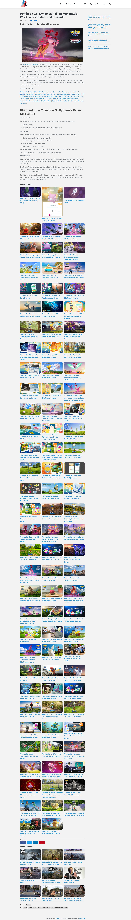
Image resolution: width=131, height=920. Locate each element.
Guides (25, 908)
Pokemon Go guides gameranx (59, 908)
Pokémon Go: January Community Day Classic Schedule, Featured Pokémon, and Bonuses (51, 99)
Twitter (29, 843)
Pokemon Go (46, 908)
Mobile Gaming (32, 908)
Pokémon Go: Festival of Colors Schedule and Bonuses (36, 92)
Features (28, 905)
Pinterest (42, 843)
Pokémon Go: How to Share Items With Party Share (35, 101)
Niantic (39, 908)
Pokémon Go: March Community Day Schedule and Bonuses (52, 94)
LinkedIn (35, 843)
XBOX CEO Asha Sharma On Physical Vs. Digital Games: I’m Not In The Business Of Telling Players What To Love (99, 26)
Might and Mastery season (30, 64)
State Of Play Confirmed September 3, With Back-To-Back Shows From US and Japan (99, 18)
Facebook (23, 843)
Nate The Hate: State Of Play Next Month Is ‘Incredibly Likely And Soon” (99, 47)
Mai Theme (82, 918)
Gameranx (58, 918)
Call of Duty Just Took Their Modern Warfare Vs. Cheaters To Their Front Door (98, 34)
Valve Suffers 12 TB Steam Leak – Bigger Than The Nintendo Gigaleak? (99, 41)
